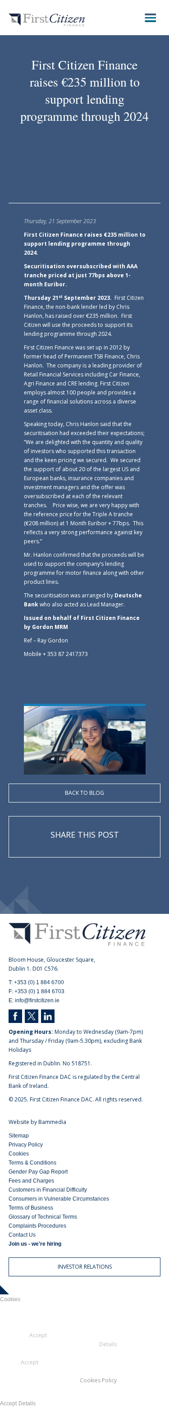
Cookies (19, 1154)
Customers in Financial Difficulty (48, 1190)
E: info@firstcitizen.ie (34, 1000)
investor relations (85, 1266)
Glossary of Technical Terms (43, 1217)
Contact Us (22, 1235)
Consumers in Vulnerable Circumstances (59, 1199)
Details (27, 1403)
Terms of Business (31, 1208)
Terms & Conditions (32, 1163)
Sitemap (19, 1136)
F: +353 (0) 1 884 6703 (36, 991)
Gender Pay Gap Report (38, 1172)
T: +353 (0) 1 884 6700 (36, 982)
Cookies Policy (98, 1380)
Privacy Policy (26, 1145)
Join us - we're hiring (35, 1244)
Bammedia (52, 1122)
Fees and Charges (31, 1181)
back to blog (84, 793)
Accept (8, 1403)
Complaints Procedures (37, 1226)
